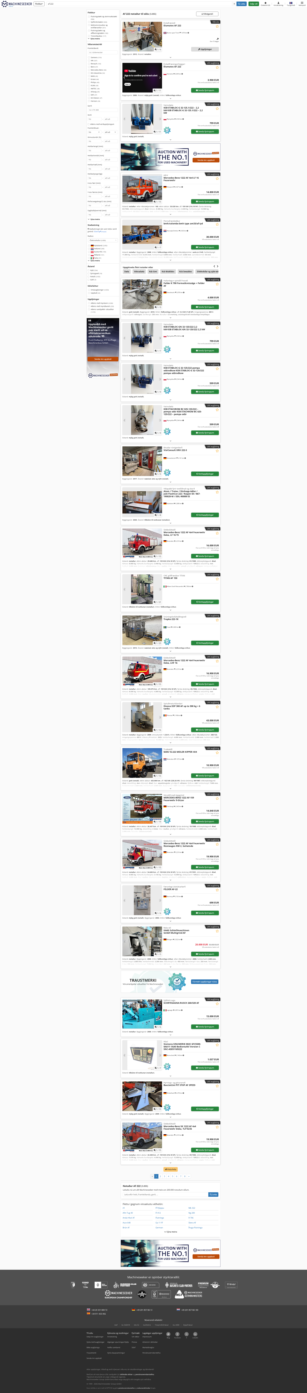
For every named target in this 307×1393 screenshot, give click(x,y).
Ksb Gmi (153, 271)
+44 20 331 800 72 (99, 1310)
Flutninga (160, 1217)
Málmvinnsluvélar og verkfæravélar (99, 26)
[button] (302, 4)
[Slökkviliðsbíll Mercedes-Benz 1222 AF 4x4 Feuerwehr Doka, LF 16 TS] (142, 543)
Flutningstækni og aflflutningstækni (99, 31)
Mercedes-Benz (98, 70)
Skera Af (192, 1222)
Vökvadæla (139, 271)
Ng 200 (192, 1213)
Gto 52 (136, 1325)
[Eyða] (234, 4)
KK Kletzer (96, 98)
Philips (95, 82)
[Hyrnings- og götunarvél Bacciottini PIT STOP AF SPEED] (142, 1096)
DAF (94, 95)
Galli (93, 279)
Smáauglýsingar (100, 290)
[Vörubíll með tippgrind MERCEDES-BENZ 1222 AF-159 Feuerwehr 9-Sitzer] (142, 809)
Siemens (96, 57)
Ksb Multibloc (168, 271)
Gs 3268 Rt (125, 1325)
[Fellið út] (170, 57)
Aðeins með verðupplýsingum (102, 124)
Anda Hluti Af (128, 1217)
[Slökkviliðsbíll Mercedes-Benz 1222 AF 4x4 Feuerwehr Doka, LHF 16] (142, 671)
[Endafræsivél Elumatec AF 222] (142, 36)
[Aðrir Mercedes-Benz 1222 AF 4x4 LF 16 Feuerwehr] (142, 189)
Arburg (95, 92)
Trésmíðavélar (98, 36)
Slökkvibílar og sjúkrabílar (209, 271)
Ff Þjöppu (160, 1208)
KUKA (94, 85)
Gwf (116, 1325)
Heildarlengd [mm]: (95, 146)
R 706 (191, 1217)
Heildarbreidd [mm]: (96, 155)
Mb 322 (192, 1208)
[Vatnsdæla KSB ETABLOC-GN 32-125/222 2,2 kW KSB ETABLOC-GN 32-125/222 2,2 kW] (142, 338)
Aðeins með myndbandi (102, 306)
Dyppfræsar (188, 1325)
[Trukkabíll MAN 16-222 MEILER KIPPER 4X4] (142, 763)
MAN (94, 76)
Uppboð (95, 293)
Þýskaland (100, 245)
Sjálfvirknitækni (99, 22)
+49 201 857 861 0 (144, 1310)
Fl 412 (158, 1213)
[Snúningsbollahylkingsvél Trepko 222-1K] (142, 630)
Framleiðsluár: (93, 128)
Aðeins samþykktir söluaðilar (102, 310)
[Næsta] (160, 36)
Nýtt (94, 270)
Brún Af (126, 1227)
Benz (94, 67)
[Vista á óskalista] (217, 26)
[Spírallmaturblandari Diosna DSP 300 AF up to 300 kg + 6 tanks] (142, 717)
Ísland (100, 231)
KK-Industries (98, 73)
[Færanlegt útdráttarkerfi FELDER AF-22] (142, 900)
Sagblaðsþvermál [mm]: (97, 210)
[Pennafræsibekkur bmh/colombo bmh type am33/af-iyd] (142, 234)
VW (94, 60)
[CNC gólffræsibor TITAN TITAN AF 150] (142, 589)
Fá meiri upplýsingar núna (205, 981)
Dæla (126, 271)
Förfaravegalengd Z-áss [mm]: (100, 201)
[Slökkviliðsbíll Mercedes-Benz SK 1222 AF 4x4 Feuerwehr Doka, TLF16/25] (142, 1137)
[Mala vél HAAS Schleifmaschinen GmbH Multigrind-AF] (142, 941)
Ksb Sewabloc (185, 271)
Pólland (99, 255)
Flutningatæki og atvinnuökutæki (104, 17)
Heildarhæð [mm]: (95, 164)
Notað (95, 276)
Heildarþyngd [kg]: (95, 174)
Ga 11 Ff (159, 1222)
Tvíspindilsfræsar (162, 1325)
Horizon (95, 101)
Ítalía (97, 258)
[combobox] (103, 240)
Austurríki (100, 252)
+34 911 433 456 (98, 1314)
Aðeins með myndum (102, 303)
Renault (96, 64)
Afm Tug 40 (128, 1213)
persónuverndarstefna (126, 1388)
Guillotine (147, 1325)
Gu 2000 (176, 1325)
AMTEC (95, 88)
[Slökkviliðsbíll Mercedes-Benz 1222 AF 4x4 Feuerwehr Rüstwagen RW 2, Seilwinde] (142, 854)
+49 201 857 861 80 (189, 1310)
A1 (124, 1208)
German (159, 1227)
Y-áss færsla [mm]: (95, 192)
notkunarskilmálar (143, 1388)
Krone (95, 79)
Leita (242, 4)
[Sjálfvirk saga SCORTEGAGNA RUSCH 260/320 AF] (142, 1014)
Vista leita (171, 1169)
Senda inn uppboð (206, 160)
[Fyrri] (124, 36)
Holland (99, 248)
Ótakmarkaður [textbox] (98, 240)
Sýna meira (171, 1231)
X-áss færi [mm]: (94, 183)
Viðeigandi (208, 14)
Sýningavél (96, 273)
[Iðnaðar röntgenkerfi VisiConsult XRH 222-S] (142, 461)
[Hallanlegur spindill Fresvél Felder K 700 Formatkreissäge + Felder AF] (142, 294)
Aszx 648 (126, 1222)
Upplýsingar (206, 49)
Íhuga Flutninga (195, 1227)
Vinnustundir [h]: (94, 137)
